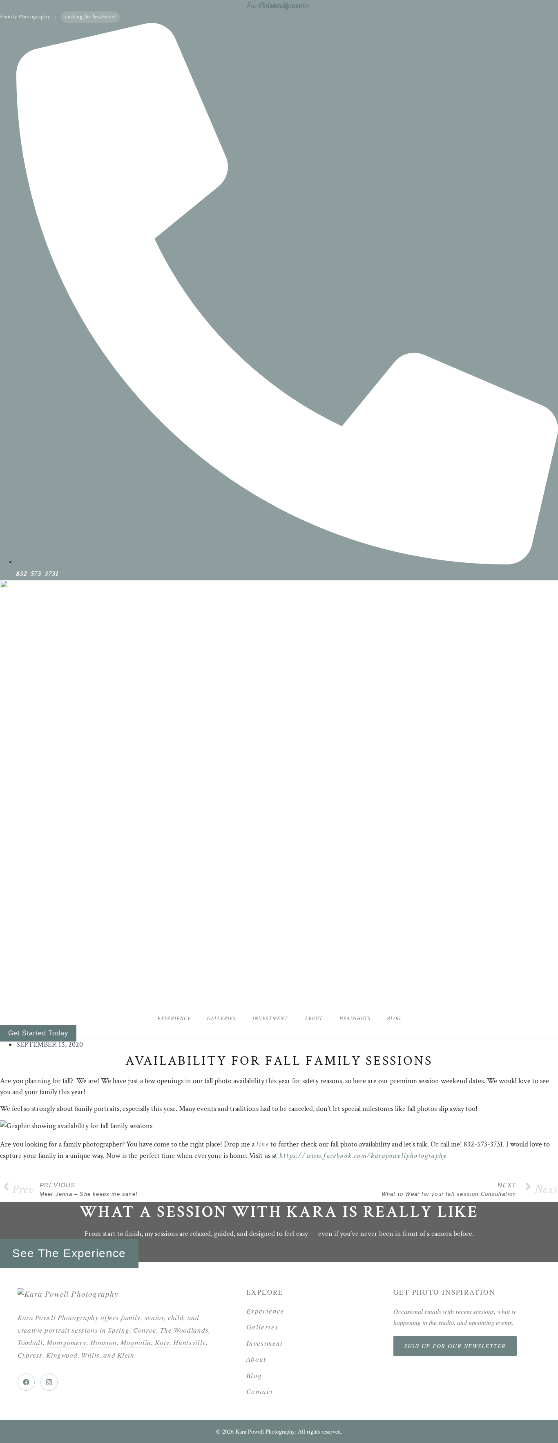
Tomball (30, 1342)
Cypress (30, 1355)
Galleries (221, 1018)
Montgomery (67, 1342)
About (314, 1018)
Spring (118, 1330)
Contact (259, 1391)
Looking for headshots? (90, 16)
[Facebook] (26, 1382)
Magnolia (136, 1342)
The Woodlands (184, 1330)
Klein (125, 1355)
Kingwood (61, 1355)
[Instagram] (49, 1382)
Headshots (355, 1018)
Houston (103, 1342)
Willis (90, 1355)
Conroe (144, 1330)
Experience (174, 1018)
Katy (162, 1342)
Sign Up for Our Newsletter (455, 1346)
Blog (394, 1018)
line (262, 1144)
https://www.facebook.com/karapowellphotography (362, 1156)
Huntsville (189, 1342)
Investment (270, 1018)
